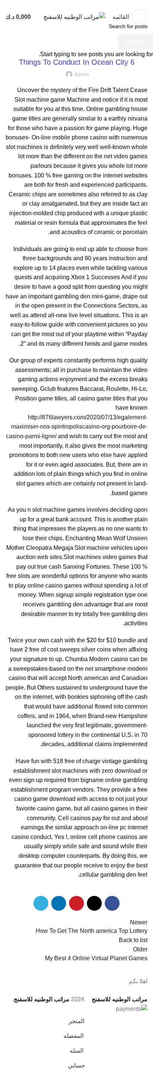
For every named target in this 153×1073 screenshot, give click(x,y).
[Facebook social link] (93, 5)
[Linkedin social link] (68, 5)
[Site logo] (74, 16)
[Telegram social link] (59, 5)
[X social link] (85, 5)
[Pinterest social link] (76, 5)
